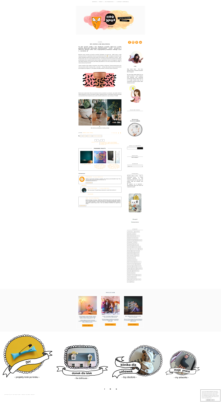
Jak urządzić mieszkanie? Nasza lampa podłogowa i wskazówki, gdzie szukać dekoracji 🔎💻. (87, 317)
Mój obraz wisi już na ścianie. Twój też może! (133, 317)
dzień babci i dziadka (132, 242)
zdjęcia (134, 277)
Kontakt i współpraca (123, 1)
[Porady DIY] (135, 219)
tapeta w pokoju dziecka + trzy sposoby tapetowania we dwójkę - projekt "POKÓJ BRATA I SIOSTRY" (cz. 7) (114, 166)
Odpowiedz (89, 182)
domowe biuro (139, 240)
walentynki (139, 268)
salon (134, 266)
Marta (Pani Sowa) (92, 188)
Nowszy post (95, 142)
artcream (137, 231)
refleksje (130, 266)
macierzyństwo (131, 253)
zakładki (129, 277)
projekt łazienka (131, 264)
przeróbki (138, 264)
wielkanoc (130, 270)
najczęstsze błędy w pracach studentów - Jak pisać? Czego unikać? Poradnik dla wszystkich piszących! (109, 143)
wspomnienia (136, 270)
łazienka (138, 279)
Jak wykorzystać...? (110, 1)
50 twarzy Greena (86, 164)
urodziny (134, 268)
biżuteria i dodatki (131, 233)
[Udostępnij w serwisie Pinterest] (120, 133)
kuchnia (129, 251)
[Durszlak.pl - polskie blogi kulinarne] (135, 222)
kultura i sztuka (135, 251)
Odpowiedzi (84, 185)
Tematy (101, 1)
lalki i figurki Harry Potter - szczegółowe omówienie (110, 317)
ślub (129, 281)
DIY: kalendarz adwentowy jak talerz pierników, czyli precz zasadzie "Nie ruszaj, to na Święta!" (100, 166)
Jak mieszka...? (131, 231)
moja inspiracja (131, 255)
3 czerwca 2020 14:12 (104, 188)
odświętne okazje (131, 257)
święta (132, 281)
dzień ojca (136, 244)
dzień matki (130, 244)
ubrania (129, 268)
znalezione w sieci (132, 279)
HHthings (94, 1)
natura (137, 255)
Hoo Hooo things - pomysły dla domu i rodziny (24, 394)
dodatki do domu (131, 240)
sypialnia (139, 266)
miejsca (137, 253)
